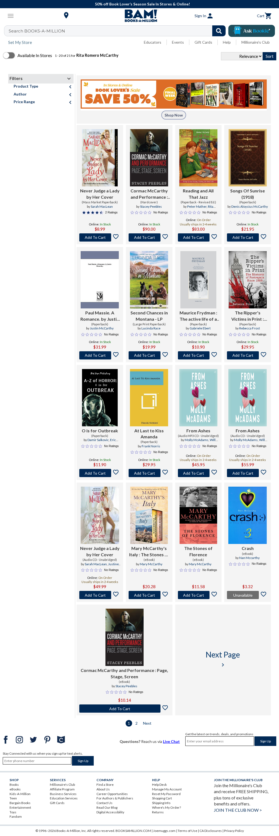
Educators (152, 42)
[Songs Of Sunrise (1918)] (247, 158)
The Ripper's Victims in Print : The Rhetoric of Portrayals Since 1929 (247, 316)
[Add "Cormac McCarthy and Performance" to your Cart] (149, 237)
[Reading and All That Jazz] (198, 158)
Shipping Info (161, 803)
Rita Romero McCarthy (199, 208)
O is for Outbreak (100, 430)
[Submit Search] (219, 30)
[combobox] (118, 31)
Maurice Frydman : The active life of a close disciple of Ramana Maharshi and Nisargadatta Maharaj (198, 316)
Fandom (16, 816)
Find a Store (105, 785)
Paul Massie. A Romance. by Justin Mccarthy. (99, 316)
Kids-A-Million (20, 794)
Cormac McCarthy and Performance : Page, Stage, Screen (149, 194)
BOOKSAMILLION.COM (133, 831)
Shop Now (174, 115)
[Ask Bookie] (251, 31)
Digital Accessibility (110, 812)
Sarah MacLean (102, 206)
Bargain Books (20, 803)
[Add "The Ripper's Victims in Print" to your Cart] (247, 355)
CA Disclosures (210, 831)
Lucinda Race (150, 328)
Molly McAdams (196, 440)
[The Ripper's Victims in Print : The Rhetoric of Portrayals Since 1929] (247, 280)
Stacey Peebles (151, 206)
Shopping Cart (162, 798)
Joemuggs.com (164, 831)
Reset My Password (166, 794)
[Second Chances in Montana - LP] (149, 280)
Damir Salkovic (98, 440)
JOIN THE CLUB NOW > (238, 810)
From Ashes (198, 430)
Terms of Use (187, 831)
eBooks (15, 789)
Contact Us (104, 803)
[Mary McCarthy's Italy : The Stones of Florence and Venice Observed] (149, 515)
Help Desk (159, 785)
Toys (13, 812)
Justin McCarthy (102, 328)
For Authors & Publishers (114, 798)
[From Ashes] (198, 398)
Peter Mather (197, 206)
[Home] (139, 16)
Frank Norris (151, 446)
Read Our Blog (106, 807)
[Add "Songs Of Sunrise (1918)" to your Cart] (247, 237)
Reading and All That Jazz (198, 193)
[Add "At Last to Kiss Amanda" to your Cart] (149, 473)
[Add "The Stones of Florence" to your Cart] (198, 595)
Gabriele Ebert (200, 328)
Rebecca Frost (249, 328)
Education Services (64, 798)
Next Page (223, 659)
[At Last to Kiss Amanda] (149, 398)
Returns (158, 812)
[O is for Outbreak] (100, 398)
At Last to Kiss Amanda (149, 433)
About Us (103, 789)
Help (227, 42)
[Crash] (247, 515)
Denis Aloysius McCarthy (249, 206)
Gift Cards (203, 42)
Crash (248, 548)
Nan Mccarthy (249, 558)
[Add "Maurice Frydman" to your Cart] (198, 355)
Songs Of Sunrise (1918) (247, 193)
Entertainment (20, 807)
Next (147, 723)
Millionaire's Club (255, 42)
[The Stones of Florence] (198, 515)
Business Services (63, 794)
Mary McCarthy (151, 564)
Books (14, 785)
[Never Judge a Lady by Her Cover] (100, 158)
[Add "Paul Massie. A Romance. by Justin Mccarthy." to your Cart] (99, 355)
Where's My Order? (166, 807)
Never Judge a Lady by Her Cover (100, 193)
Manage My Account (167, 789)
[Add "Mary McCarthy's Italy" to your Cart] (149, 595)
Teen (13, 798)
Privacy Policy (234, 831)
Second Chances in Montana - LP (149, 315)
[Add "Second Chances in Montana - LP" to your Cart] (149, 355)
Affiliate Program (62, 789)
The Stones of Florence (198, 551)
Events (178, 42)
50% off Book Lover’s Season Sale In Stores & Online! (142, 4)
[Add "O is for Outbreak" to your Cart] (99, 473)
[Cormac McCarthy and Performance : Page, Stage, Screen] (149, 158)
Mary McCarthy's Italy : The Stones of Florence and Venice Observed (149, 552)
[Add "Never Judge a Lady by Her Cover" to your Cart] (99, 237)
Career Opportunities (112, 794)
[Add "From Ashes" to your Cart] (198, 473)
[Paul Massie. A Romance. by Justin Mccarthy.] (99, 280)
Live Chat (171, 741)
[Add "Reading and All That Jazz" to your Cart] (198, 237)
